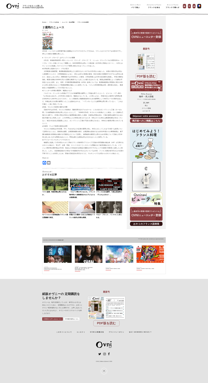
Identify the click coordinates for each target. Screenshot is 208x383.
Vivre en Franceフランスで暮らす (173, 6)
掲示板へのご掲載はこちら (146, 120)
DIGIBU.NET (61, 240)
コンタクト (81, 332)
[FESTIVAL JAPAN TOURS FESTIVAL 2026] (145, 272)
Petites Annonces (146, 96)
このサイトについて (64, 332)
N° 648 (45, 30)
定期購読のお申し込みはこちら (52, 319)
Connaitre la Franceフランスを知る (154, 6)
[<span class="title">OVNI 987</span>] (146, 61)
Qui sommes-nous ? (140, 332)
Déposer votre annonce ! (146, 116)
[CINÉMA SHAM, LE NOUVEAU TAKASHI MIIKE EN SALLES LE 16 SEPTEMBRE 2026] (84, 272)
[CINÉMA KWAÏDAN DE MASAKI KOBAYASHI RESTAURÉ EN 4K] (53, 272)
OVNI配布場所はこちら (71, 319)
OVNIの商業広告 (97, 332)
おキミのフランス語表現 (146, 224)
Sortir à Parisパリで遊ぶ (135, 6)
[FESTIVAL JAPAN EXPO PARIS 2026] (113, 272)
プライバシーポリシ (116, 332)
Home (44, 22)
